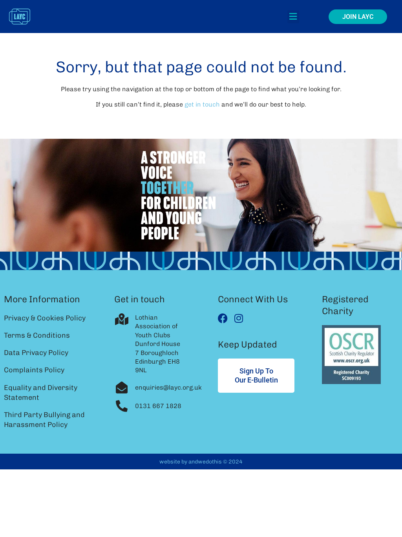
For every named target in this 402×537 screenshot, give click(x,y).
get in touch (202, 104)
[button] (293, 16)
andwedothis (205, 461)
